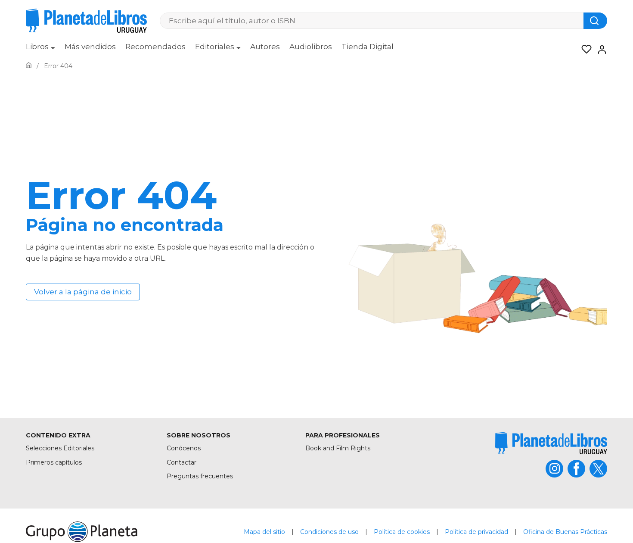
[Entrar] (599, 49)
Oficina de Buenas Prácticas (565, 532)
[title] (551, 443)
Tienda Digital (367, 46)
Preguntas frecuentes (200, 476)
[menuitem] (40, 49)
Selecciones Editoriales (60, 448)
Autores (265, 46)
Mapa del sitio (264, 532)
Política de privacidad (476, 532)
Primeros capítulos (54, 462)
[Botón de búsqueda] (595, 20)
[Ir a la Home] (28, 66)
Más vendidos (90, 46)
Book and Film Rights (337, 448)
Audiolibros (310, 46)
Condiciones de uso (329, 532)
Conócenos (184, 448)
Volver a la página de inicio (83, 291)
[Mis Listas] (584, 49)
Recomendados (155, 46)
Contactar (181, 462)
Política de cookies (402, 532)
